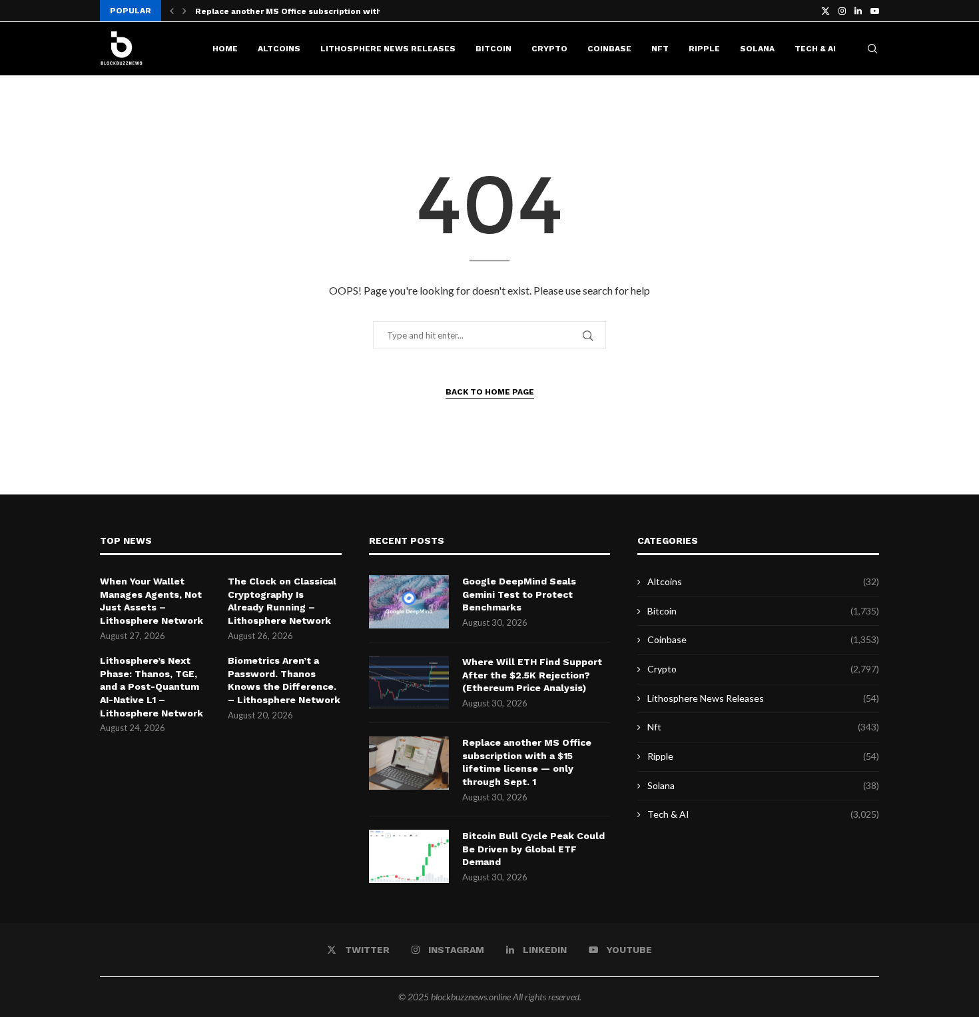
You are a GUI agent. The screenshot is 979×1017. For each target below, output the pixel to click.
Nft (660, 48)
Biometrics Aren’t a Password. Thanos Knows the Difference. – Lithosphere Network (284, 680)
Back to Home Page (490, 392)
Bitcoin (493, 48)
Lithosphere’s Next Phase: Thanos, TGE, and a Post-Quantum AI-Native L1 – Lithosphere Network (151, 686)
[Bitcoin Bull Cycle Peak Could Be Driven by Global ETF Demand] (409, 856)
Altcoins (279, 48)
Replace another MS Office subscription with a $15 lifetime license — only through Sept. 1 (526, 762)
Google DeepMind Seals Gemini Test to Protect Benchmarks (519, 594)
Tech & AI (815, 48)
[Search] (872, 48)
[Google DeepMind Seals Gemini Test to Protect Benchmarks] (409, 601)
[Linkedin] (858, 10)
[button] (171, 10)
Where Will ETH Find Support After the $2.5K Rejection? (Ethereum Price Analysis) (532, 674)
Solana (757, 48)
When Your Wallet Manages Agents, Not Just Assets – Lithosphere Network (151, 601)
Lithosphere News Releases (388, 48)
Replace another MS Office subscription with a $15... (303, 11)
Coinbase (609, 48)
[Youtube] (874, 10)
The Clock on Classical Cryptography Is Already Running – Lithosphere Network (282, 601)
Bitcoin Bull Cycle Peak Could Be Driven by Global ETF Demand (533, 848)
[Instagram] (842, 10)
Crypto (549, 48)
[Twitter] (825, 10)
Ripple (704, 48)
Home (225, 48)
